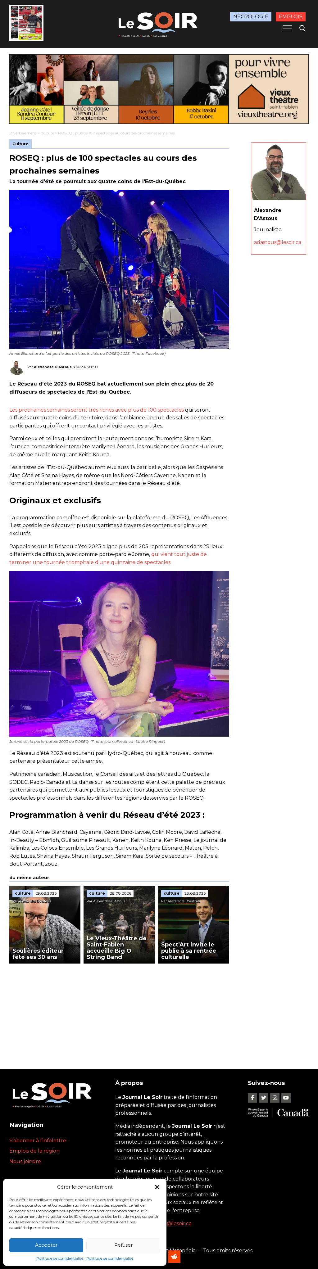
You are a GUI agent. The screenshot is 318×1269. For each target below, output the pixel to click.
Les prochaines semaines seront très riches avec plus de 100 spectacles (96, 410)
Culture (47, 133)
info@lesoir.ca (174, 1223)
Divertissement (22, 133)
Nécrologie (250, 17)
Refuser (123, 1245)
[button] (157, 1187)
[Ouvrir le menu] (287, 28)
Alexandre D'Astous (53, 367)
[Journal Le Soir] (158, 23)
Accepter (46, 1245)
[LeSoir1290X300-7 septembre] (159, 89)
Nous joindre (25, 1161)
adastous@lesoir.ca (277, 242)
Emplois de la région (34, 1151)
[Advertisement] (119, 1010)
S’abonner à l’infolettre (37, 1141)
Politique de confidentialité (59, 1258)
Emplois (290, 17)
